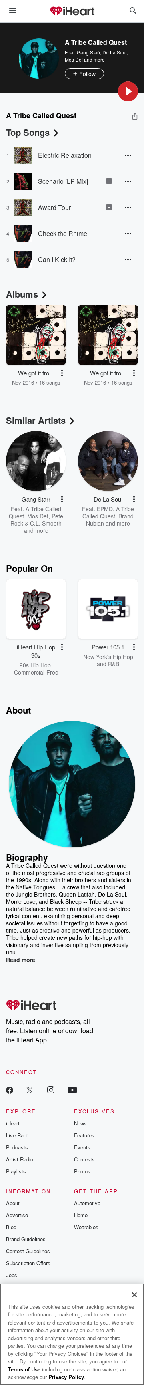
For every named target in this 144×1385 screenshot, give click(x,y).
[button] (128, 91)
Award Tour (54, 207)
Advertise (17, 1215)
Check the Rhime (62, 233)
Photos (82, 1171)
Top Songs (28, 132)
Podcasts (17, 1147)
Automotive (87, 1203)
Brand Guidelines (26, 1239)
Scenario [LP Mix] (63, 181)
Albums (22, 294)
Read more (20, 960)
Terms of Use (24, 1369)
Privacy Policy (66, 1377)
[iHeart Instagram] (50, 1089)
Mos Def (74, 59)
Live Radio (18, 1135)
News (80, 1123)
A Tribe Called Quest (108, 512)
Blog (11, 1227)
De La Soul (114, 52)
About (13, 1203)
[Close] (134, 1295)
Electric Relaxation (65, 155)
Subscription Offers (28, 1263)
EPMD (105, 509)
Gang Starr (88, 52)
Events (82, 1147)
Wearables (86, 1227)
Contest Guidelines (28, 1251)
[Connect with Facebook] (9, 1089)
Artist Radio (19, 1159)
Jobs (11, 1275)
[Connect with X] (29, 1089)
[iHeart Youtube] (72, 1089)
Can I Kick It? (57, 259)
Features (84, 1135)
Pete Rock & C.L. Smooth (36, 519)
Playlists (16, 1171)
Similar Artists (36, 420)
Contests (84, 1159)
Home (81, 1215)
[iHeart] (72, 12)
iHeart (13, 1123)
